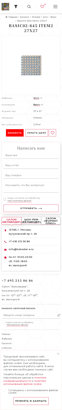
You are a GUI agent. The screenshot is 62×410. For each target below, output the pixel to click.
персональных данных (19, 200)
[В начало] (5, 6)
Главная (6, 334)
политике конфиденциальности (24, 379)
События (7, 348)
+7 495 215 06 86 (19, 241)
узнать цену (36, 132)
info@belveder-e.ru (21, 249)
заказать (15, 132)
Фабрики (7, 339)
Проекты (7, 343)
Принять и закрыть (31, 400)
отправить (28, 208)
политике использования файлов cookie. (24, 382)
